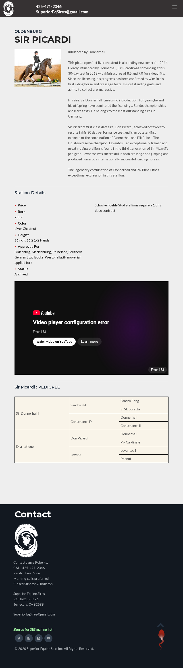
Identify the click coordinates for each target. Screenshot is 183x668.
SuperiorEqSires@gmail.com (62, 12)
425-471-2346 (48, 6)
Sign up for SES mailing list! (33, 629)
